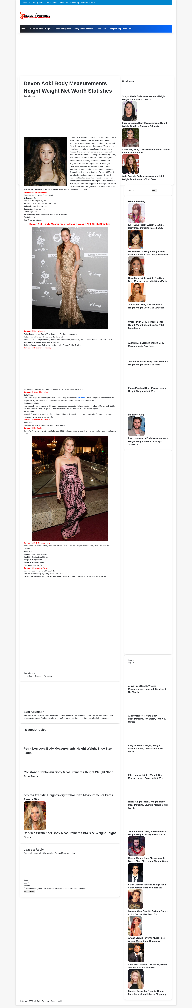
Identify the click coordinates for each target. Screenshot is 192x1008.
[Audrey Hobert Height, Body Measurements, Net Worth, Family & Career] (142, 713)
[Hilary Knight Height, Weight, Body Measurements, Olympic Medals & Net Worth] (142, 799)
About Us (26, 3)
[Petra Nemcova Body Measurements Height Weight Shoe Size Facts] (36, 745)
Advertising (74, 3)
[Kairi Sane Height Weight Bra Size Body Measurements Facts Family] (136, 222)
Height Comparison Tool (121, 29)
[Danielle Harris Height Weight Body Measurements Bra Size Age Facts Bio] (135, 249)
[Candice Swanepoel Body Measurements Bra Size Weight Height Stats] (35, 830)
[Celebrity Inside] (35, 15)
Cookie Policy (51, 3)
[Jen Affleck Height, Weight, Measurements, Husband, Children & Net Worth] (142, 683)
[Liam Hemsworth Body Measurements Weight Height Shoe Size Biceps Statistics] (136, 435)
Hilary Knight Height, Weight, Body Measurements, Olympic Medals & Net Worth (148, 805)
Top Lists (102, 29)
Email (26, 883)
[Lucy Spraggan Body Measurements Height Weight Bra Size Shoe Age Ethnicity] (129, 120)
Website (27, 886)
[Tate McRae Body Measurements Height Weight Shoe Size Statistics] (137, 302)
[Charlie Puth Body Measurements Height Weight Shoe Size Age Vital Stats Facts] (135, 319)
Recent (130, 660)
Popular (131, 663)
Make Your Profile (88, 3)
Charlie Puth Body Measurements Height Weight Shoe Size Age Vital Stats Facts (146, 325)
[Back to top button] (16, 1004)
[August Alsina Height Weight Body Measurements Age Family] (136, 340)
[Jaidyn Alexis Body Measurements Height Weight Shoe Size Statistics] (130, 93)
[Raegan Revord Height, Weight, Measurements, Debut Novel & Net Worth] (142, 743)
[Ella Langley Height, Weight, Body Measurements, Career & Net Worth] (142, 772)
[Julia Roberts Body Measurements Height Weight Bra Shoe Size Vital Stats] (130, 173)
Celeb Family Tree (63, 29)
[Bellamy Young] (142, 412)
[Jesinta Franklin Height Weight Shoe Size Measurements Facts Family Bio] (36, 792)
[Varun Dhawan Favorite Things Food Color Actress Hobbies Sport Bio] (135, 882)
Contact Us (63, 3)
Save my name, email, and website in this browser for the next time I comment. (56, 889)
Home (24, 29)
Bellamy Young (136, 415)
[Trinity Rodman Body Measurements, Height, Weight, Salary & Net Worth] (142, 829)
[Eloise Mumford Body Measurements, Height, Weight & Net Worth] (142, 385)
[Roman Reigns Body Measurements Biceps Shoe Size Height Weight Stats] (136, 855)
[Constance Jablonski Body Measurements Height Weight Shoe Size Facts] (36, 769)
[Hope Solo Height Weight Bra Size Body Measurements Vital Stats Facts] (136, 275)
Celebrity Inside (56, 1001)
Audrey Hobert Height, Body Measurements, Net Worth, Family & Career (147, 719)
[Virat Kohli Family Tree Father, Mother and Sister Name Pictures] (136, 962)
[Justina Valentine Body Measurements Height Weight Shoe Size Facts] (136, 359)
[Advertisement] (96, 53)
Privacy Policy (38, 3)
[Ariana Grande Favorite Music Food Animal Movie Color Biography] (135, 935)
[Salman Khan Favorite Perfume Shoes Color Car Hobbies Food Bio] (135, 908)
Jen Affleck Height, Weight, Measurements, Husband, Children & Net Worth (147, 689)
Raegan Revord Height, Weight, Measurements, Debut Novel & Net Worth (146, 748)
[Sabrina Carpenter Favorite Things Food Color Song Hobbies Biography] (136, 988)
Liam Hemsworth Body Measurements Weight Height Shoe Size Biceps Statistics (148, 441)
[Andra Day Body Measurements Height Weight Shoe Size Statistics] (130, 147)
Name (26, 880)
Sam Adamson (29, 96)
